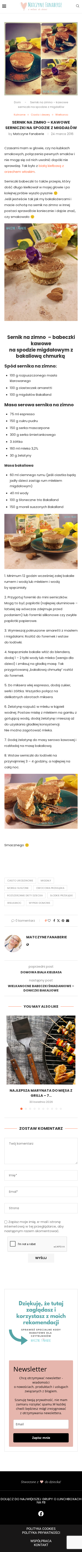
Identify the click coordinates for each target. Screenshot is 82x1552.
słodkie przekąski (61, 895)
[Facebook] (41, 1513)
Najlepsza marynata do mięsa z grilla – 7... (41, 1093)
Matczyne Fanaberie (28, 134)
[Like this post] (49, 920)
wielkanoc (14, 903)
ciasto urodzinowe (20, 880)
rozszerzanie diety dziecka (25, 895)
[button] (10, 1062)
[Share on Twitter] (58, 920)
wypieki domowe (39, 903)
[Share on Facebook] (54, 920)
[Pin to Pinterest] (63, 920)
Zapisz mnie (41, 1438)
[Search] (77, 6)
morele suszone (18, 888)
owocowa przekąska (50, 888)
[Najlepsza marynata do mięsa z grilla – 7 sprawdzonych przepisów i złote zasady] (41, 1050)
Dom (17, 102)
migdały (46, 880)
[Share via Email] (67, 920)
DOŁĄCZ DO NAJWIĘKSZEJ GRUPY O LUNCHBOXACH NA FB (41, 1501)
